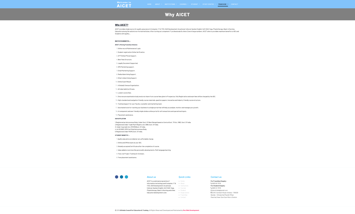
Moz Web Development (191, 210)
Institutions (184, 186)
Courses (183, 188)
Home (182, 181)
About (182, 183)
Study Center (184, 192)
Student (183, 190)
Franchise (183, 195)
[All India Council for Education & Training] (124, 4)
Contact (183, 197)
